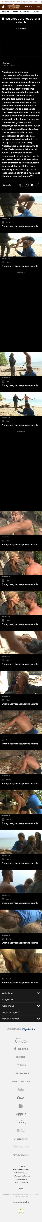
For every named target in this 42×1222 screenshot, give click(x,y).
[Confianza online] (21, 1213)
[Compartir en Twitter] (27, 185)
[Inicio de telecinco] (3, 6)
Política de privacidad (21, 1173)
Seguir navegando (11, 1012)
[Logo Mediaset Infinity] (21, 1040)
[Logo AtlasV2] (21, 1139)
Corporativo (8, 1005)
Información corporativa (21, 1169)
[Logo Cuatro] (21, 1057)
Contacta (21, 1189)
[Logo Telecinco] (21, 1049)
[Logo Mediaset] (21, 1030)
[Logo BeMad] (21, 1106)
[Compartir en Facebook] (37, 185)
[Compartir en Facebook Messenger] (32, 185)
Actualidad (7, 993)
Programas (7, 999)
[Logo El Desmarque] (21, 1073)
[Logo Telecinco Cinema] (21, 1122)
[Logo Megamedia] (22, 1202)
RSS (21, 1185)
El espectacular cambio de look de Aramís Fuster (21, 2)
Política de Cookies (21, 1179)
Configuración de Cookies (21, 1176)
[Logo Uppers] (21, 1114)
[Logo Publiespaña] (21, 1147)
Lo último (5, 11)
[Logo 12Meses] (21, 1130)
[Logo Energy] (21, 1098)
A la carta (15, 11)
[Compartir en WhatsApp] (21, 185)
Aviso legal (21, 1166)
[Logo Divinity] (21, 1065)
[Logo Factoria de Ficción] (21, 1081)
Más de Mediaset (10, 1018)
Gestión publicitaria (21, 1182)
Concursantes (25, 11)
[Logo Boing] (21, 1090)
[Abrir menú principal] (38, 6)
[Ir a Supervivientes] (13, 6)
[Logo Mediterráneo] (21, 1155)
